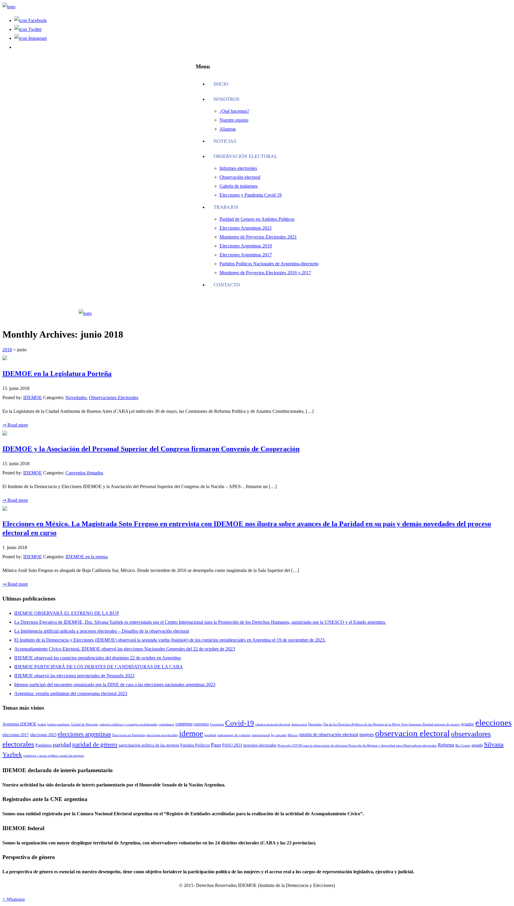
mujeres (366, 734)
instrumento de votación (234, 735)
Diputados (315, 724)
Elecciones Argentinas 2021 (246, 228)
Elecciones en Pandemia (128, 735)
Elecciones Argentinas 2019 (246, 245)
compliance (166, 724)
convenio (201, 724)
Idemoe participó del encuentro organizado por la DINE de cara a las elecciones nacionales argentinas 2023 (114, 684)
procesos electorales (259, 745)
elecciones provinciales (162, 735)
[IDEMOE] (8, 6)
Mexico (293, 735)
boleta (42, 724)
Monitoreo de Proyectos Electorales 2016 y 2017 (265, 272)
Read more (15, 424)
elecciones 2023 (43, 735)
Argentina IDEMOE (19, 724)
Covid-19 (239, 723)
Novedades (76, 397)
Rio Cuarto (462, 745)
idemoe (191, 733)
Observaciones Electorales (113, 397)
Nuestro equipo (234, 120)
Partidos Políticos (195, 745)
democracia (299, 724)
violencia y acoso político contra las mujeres (53, 755)
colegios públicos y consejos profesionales (128, 724)
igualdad (210, 735)
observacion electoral (412, 733)
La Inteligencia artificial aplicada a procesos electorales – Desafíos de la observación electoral (101, 631)
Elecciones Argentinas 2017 (246, 254)
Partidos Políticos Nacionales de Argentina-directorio (269, 263)
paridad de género (94, 744)
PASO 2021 (232, 745)
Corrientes (217, 724)
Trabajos (226, 207)
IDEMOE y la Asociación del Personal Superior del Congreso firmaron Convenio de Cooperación (151, 449)
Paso (216, 745)
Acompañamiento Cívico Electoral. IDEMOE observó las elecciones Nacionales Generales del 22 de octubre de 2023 (124, 648)
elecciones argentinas (84, 734)
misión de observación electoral (328, 734)
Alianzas (228, 128)
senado (477, 745)
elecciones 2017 (15, 735)
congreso (183, 723)
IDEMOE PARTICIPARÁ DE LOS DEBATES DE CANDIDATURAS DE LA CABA (98, 666)
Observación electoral (245, 156)
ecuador (467, 724)
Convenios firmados (84, 472)
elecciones (493, 722)
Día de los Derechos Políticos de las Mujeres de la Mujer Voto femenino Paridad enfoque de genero (391, 724)
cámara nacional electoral (272, 724)
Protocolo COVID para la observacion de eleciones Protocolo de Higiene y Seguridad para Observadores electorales (357, 745)
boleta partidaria (58, 724)
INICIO (221, 84)
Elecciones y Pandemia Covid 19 (251, 194)
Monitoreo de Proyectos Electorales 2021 (258, 236)
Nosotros (226, 99)
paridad (62, 745)
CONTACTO (227, 284)
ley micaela (278, 735)
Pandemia (43, 745)
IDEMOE (32, 397)
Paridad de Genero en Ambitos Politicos (257, 219)
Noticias (225, 141)
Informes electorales (238, 168)
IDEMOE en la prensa (86, 556)
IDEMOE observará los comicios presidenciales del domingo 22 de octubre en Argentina (97, 657)
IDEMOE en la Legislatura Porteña (57, 373)
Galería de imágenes (239, 186)
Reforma (446, 744)
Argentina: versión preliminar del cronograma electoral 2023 (70, 693)
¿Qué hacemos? (234, 111)
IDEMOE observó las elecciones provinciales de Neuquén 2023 (74, 675)
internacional (261, 735)
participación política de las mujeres (149, 745)
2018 (7, 349)
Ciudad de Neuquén (84, 724)
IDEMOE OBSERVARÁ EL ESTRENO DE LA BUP (66, 613)
